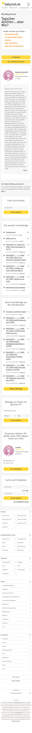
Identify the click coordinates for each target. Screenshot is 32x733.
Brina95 (23, 290)
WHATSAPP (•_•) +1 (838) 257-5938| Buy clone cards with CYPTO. (15, 378)
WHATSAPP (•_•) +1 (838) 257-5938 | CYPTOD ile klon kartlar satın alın (15, 331)
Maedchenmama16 (21, 72)
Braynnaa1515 (22, 284)
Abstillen (8, 40)
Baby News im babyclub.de (14, 46)
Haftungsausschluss (16, 721)
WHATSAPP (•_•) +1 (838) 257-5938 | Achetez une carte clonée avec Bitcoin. (15, 268)
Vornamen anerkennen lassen (16, 312)
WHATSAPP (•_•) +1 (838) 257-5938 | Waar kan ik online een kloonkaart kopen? (16, 258)
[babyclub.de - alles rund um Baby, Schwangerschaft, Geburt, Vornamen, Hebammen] (11, 5)
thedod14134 (22, 262)
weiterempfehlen (16, 681)
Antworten (16, 57)
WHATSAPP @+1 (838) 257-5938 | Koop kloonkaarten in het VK (15, 247)
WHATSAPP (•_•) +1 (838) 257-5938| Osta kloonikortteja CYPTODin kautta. (15, 356)
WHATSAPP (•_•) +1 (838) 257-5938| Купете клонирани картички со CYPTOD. (15, 343)
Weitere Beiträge (16, 389)
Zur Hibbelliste (16, 469)
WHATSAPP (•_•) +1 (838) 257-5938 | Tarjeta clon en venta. (15, 279)
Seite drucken (16, 677)
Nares (20, 235)
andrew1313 (22, 273)
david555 (21, 241)
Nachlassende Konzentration (15, 287)
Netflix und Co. (11, 238)
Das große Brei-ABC (11, 34)
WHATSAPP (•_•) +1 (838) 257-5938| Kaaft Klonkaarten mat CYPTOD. (16, 320)
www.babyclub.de (18, 702)
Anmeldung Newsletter (16, 693)
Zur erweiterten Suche (21, 502)
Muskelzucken (11, 232)
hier (2, 191)
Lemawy (18, 447)
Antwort (25, 170)
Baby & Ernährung (11, 43)
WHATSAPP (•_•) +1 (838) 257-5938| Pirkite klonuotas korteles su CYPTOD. (15, 368)
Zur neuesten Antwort (16, 62)
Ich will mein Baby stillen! (13, 37)
